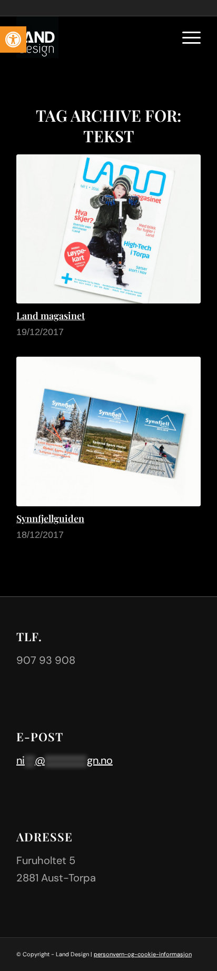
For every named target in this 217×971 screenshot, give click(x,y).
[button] (13, 39)
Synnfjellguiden (50, 518)
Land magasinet (50, 315)
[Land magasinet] (108, 228)
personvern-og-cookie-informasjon (143, 954)
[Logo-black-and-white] (90, 37)
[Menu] (186, 37)
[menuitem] (186, 37)
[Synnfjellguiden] (108, 431)
